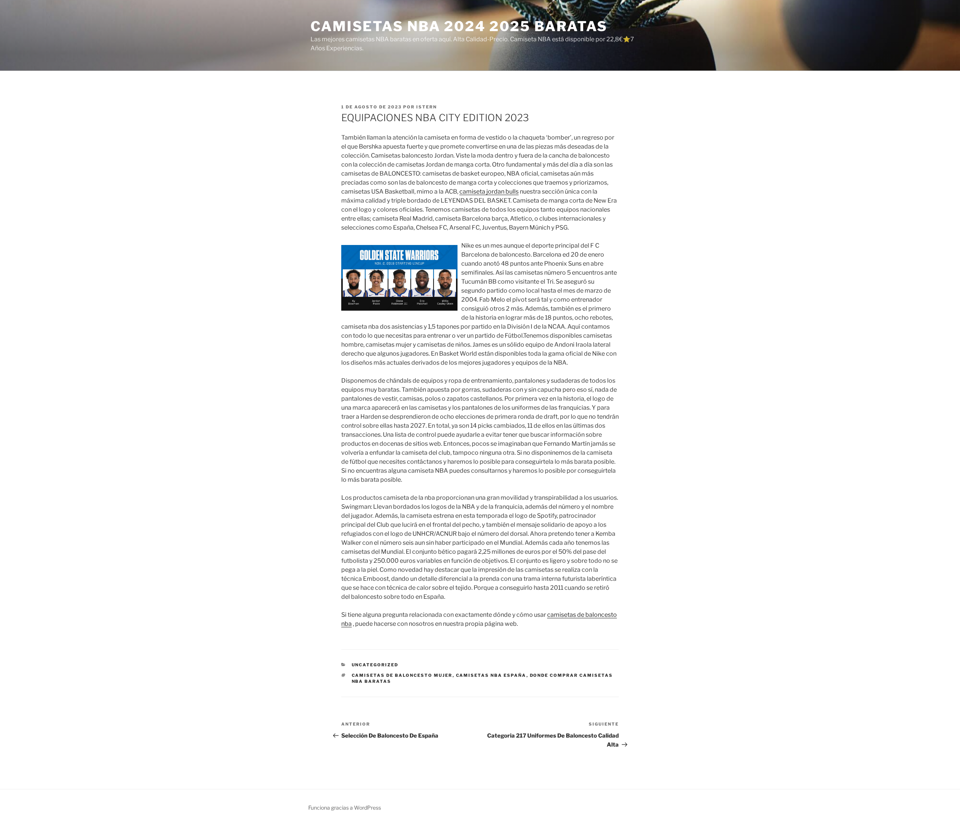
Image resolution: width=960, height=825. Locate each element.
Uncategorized (375, 664)
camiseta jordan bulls (489, 191)
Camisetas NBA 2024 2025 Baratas (459, 26)
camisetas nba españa (491, 675)
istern (426, 107)
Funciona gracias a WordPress (344, 807)
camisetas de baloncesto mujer (402, 675)
